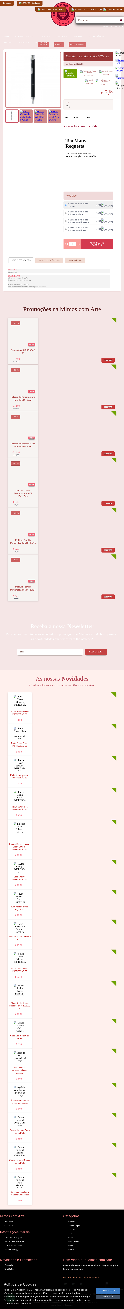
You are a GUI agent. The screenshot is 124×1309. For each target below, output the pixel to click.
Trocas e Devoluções (13, 1245)
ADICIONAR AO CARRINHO (97, 244)
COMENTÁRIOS (75, 260)
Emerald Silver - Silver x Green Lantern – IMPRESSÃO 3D (20, 847)
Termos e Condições (13, 1237)
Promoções (9, 1265)
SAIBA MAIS (108, 1297)
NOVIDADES (41, 42)
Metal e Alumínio (77, 45)
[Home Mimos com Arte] (63, 25)
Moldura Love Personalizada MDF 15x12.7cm (23, 493)
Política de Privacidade (14, 1241)
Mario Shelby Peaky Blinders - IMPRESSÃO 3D (19, 1006)
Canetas (59, 45)
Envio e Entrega (11, 1249)
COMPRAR (108, 360)
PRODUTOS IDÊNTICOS (49, 260)
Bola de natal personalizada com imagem (20, 1070)
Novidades (9, 1269)
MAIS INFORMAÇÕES (21, 260)
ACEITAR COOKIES (108, 1291)
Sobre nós (9, 1221)
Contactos (9, 1225)
